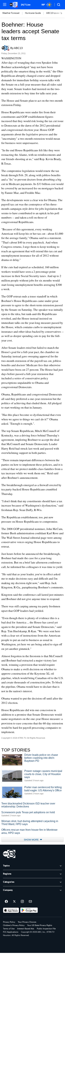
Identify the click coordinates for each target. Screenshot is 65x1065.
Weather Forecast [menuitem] (11, 13)
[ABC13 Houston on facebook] (6, 901)
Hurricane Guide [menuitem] (33, 13)
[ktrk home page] (9, 854)
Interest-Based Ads (25, 929)
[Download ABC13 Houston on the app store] (11, 910)
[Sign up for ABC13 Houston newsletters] (30, 901)
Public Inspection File (46, 929)
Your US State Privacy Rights (39, 925)
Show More (31, 839)
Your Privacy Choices (27, 922)
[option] (13, 13)
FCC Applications (10, 932)
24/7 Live (25, 4)
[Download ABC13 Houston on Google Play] (29, 910)
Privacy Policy (9, 922)
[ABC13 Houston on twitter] (14, 901)
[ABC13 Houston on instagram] (22, 901)
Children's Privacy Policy (13, 925)
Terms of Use (8, 929)
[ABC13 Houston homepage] (14, 4)
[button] (4, 4)
